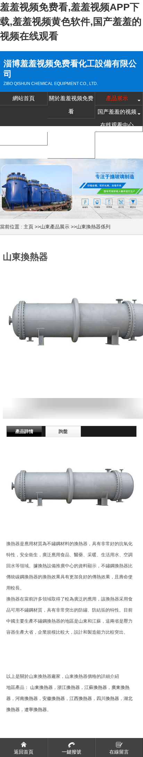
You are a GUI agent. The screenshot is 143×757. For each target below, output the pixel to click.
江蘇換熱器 (95, 687)
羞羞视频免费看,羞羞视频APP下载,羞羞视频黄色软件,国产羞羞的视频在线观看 (71, 21)
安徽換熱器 (53, 698)
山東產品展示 (54, 226)
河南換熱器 (26, 698)
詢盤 (63, 431)
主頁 (28, 226)
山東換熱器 (41, 687)
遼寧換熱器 (35, 709)
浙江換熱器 (68, 687)
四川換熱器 (107, 698)
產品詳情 (24, 431)
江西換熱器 (80, 698)
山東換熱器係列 (93, 226)
